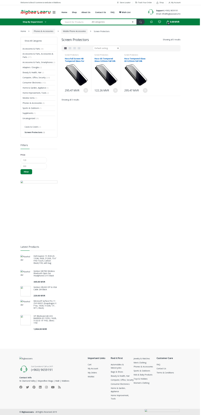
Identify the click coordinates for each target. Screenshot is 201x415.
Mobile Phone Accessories (74, 31)
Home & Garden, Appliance (36, 87)
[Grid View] (65, 48)
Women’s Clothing (141, 383)
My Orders (92, 372)
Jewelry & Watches (142, 358)
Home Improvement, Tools (36, 93)
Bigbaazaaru (28, 412)
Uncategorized (31, 118)
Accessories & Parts (33, 48)
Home (64, 12)
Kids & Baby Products (143, 374)
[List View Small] (79, 48)
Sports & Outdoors (32, 108)
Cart (89, 364)
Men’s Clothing (140, 362)
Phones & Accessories (43, 31)
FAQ (112, 12)
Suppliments (29, 113)
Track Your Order (145, 2)
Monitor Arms (30, 98)
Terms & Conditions (165, 372)
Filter (26, 171)
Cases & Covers (33, 127)
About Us (85, 12)
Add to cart (85, 90)
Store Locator (125, 2)
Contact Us (100, 12)
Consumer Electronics (34, 82)
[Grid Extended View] (70, 48)
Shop (161, 2)
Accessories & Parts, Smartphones (39, 62)
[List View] (74, 48)
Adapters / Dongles (32, 67)
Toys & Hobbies (141, 378)
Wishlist (91, 376)
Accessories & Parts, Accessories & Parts (38, 55)
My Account (175, 2)
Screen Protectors (72, 55)
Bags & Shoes (117, 371)
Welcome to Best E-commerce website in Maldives (41, 2)
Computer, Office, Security (36, 77)
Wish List (125, 12)
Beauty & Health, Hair (33, 72)
